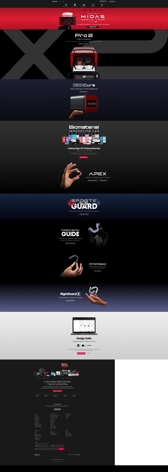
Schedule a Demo (112, 1)
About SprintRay (68, 433)
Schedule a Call (57, 409)
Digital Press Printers (46, 396)
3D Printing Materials (65, 396)
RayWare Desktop (53, 420)
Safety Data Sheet (53, 434)
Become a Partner (68, 435)
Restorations (37, 416)
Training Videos (37, 438)
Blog (35, 433)
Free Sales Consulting (53, 433)
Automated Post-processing (55, 396)
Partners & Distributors (69, 434)
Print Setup (52, 419)
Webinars (36, 437)
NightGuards (37, 419)
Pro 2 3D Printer (52, 425)
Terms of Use (60, 461)
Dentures (36, 421)
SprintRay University (38, 434)
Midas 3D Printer (52, 426)
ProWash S (52, 421)
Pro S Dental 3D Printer (53, 416)
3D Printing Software (74, 396)
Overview (36, 415)
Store (60, 1)
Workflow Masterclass (38, 435)
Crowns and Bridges (38, 426)
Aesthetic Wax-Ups (38, 424)
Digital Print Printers (38, 396)
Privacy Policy (56, 461)
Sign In (63, 1)
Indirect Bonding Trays (38, 425)
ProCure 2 (51, 424)
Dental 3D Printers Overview (54, 415)
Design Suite (68, 415)
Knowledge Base (37, 439)
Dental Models (37, 420)
